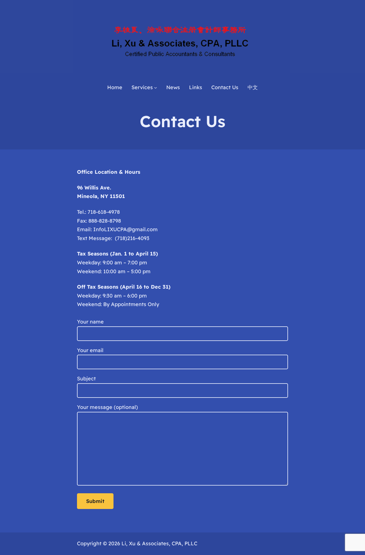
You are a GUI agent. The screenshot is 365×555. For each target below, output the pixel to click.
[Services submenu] (155, 87)
